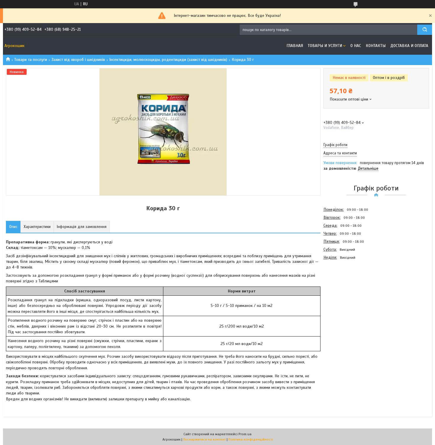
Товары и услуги (325, 45)
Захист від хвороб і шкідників (78, 59)
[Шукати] (424, 30)
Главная (294, 45)
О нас (355, 45)
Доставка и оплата (409, 45)
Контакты (376, 45)
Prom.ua (245, 434)
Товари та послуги (30, 59)
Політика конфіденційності (250, 439)
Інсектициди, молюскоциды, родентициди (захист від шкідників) (168, 59)
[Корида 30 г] (344, 293)
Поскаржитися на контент (204, 439)
